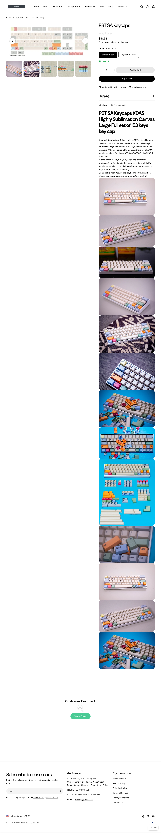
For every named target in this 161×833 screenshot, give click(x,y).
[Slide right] (85, 41)
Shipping (103, 42)
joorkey (17, 822)
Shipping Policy (120, 788)
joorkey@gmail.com (84, 799)
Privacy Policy (119, 778)
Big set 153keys (129, 54)
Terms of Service (120, 793)
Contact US (118, 802)
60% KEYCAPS (22, 18)
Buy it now (127, 78)
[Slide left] (12, 41)
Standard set (108, 54)
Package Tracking (121, 797)
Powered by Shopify (30, 822)
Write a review (80, 716)
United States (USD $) (20, 816)
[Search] (141, 6)
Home (8, 18)
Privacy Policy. (52, 797)
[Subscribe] (60, 791)
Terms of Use (38, 797)
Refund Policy (119, 783)
